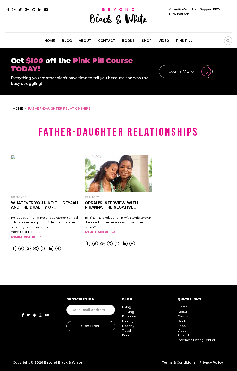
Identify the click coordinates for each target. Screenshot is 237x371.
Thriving (128, 312)
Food (126, 335)
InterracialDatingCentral (196, 340)
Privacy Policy (211, 362)
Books (128, 40)
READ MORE (23, 237)
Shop (147, 40)
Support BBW (210, 9)
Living (126, 307)
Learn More (181, 71)
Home (49, 40)
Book (182, 321)
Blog (67, 40)
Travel (126, 330)
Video (164, 40)
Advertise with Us (182, 9)
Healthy (128, 326)
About (85, 40)
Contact (106, 40)
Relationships (132, 316)
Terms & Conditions (179, 362)
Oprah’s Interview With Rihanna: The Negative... (111, 205)
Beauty (127, 321)
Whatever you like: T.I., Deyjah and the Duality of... (44, 205)
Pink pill (184, 40)
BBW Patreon (179, 14)
